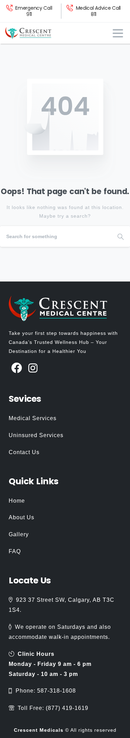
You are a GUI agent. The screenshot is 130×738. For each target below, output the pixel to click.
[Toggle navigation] (118, 33)
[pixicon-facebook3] (17, 368)
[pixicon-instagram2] (33, 368)
